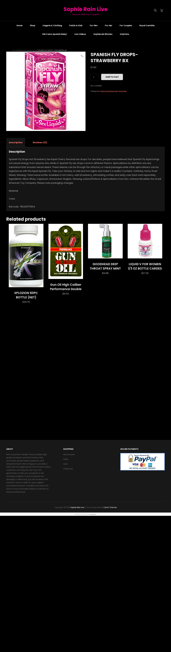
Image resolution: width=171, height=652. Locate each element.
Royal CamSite (147, 25)
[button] (81, 56)
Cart (65, 464)
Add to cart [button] (26, 284)
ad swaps (93, 514)
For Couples (126, 25)
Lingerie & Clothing (52, 25)
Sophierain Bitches (102, 34)
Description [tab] (16, 142)
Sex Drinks (123, 91)
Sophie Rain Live (85, 9)
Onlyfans (124, 34)
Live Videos (80, 34)
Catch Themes (110, 507)
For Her (108, 25)
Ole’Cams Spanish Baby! (54, 34)
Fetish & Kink (75, 25)
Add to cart (112, 76)
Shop (32, 25)
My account (69, 454)
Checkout (68, 468)
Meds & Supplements (27, 50)
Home (20, 25)
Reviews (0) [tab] (40, 142)
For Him (94, 25)
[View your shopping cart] (161, 10)
